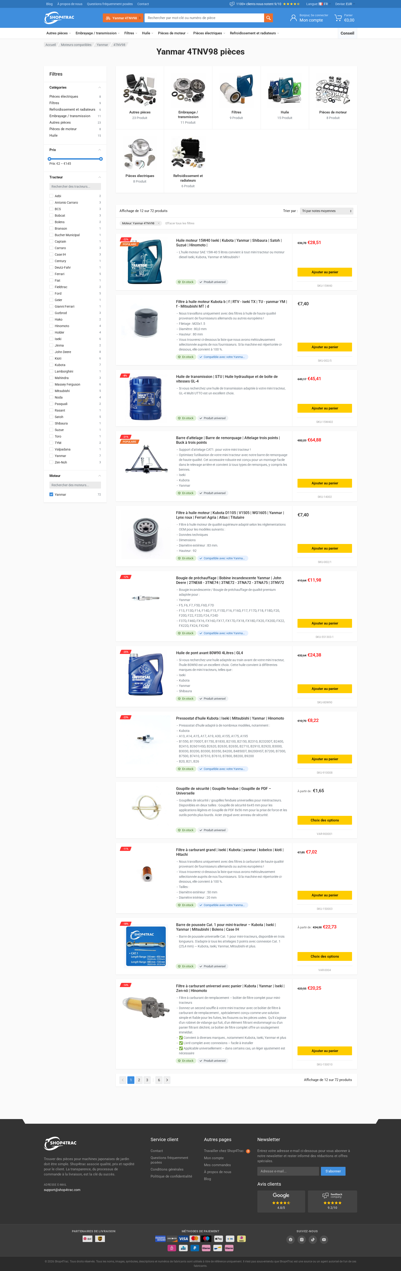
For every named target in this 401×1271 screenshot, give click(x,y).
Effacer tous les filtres (179, 223)
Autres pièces (57, 33)
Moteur (55, 476)
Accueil (50, 45)
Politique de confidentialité (171, 1176)
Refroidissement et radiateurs (253, 33)
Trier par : (290, 211)
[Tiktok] (313, 1240)
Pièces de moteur (171, 33)
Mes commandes (217, 1165)
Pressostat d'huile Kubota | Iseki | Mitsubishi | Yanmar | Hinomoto (230, 718)
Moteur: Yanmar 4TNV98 (138, 223)
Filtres (129, 33)
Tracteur (56, 177)
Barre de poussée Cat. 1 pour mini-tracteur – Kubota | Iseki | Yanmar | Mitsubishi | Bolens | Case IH (226, 927)
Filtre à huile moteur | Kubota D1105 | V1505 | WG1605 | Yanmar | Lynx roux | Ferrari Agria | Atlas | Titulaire (230, 515)
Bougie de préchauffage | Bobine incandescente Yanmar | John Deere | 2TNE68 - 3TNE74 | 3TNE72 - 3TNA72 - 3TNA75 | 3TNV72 (230, 580)
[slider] (49, 159)
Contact (143, 4)
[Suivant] (167, 1080)
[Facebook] (290, 1240)
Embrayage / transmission (96, 33)
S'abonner (333, 1171)
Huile (146, 33)
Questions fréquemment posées (110, 4)
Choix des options (325, 820)
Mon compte (214, 1158)
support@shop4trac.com (62, 1190)
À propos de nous (69, 4)
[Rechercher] (268, 17)
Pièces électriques (207, 33)
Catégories (58, 87)
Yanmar (102, 45)
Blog (49, 4)
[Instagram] (302, 1240)
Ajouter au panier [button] (325, 272)
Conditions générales (167, 1169)
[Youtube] (324, 1240)
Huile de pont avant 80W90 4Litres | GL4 (209, 653)
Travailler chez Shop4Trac (226, 1151)
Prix (52, 150)
